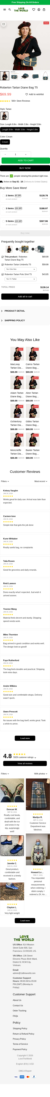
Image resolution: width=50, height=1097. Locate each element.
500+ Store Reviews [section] (21, 101)
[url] (24, 973)
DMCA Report (25, 1071)
